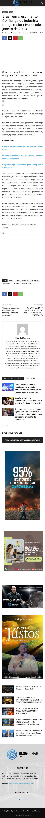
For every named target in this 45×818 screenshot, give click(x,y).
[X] (10, 38)
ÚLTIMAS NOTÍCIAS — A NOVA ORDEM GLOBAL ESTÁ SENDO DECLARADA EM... (27, 711)
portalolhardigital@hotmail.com (21, 783)
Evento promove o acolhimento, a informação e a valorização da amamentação (28, 400)
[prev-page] (3, 425)
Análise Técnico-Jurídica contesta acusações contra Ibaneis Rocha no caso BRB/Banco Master (29, 733)
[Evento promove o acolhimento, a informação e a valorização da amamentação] (8, 401)
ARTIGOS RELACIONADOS (13, 378)
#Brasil (11, 280)
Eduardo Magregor (11, 33)
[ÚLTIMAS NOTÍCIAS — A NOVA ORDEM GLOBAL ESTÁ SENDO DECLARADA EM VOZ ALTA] (8, 711)
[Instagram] (25, 799)
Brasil (17, 9)
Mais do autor (30, 378)
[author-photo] (22, 335)
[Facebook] (4, 38)
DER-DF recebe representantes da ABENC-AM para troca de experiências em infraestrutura (29, 722)
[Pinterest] (15, 38)
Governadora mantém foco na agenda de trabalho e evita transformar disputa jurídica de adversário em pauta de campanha (28, 414)
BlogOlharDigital (26, 283)
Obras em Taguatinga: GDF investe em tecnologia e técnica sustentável (10, 311)
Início (4, 9)
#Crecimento (35, 280)
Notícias (10, 9)
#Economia (6, 283)
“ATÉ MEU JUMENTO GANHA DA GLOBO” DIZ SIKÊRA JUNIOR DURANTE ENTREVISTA (33, 311)
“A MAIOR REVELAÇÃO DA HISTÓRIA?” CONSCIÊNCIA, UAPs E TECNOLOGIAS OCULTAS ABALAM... (29, 700)
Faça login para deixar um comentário (22, 440)
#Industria (16, 283)
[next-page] (7, 425)
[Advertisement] (22, 260)
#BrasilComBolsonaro (22, 280)
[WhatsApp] (20, 38)
